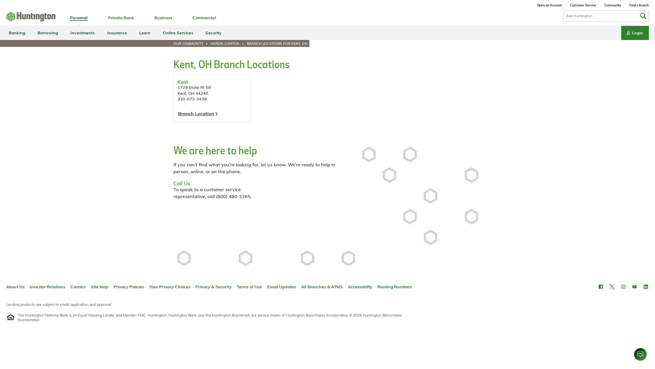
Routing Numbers (394, 286)
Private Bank (121, 17)
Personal (79, 17)
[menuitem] (191, 44)
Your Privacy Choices (170, 286)
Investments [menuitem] (82, 32)
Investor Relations (47, 286)
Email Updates (281, 286)
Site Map (99, 286)
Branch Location (196, 114)
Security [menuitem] (213, 32)
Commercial (204, 17)
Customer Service (583, 5)
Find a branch (639, 5)
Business (163, 17)
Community (612, 5)
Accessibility (360, 286)
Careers (78, 286)
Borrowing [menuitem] (48, 32)
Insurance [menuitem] (117, 32)
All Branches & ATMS (322, 286)
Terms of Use (249, 286)
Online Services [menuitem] (178, 32)
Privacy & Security (213, 286)
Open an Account (549, 5)
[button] (601, 287)
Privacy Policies (129, 286)
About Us (15, 286)
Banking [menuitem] (17, 32)
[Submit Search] (643, 16)
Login (637, 32)
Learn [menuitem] (145, 32)
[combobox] (606, 16)
